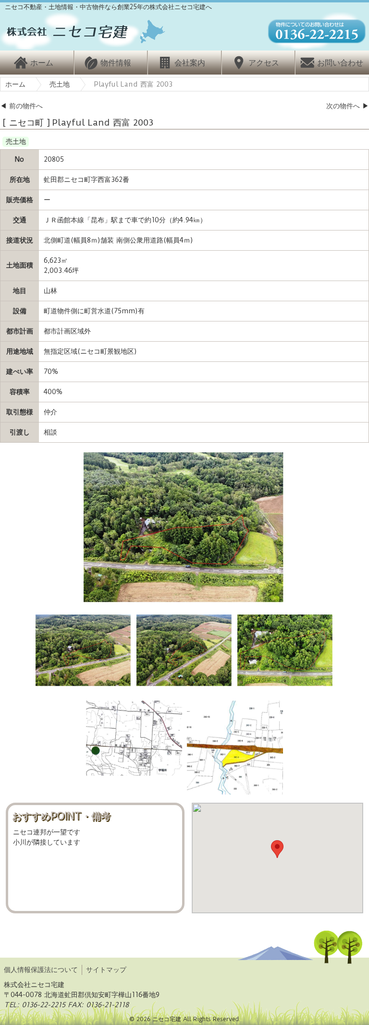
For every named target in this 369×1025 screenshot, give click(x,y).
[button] (277, 849)
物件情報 (115, 62)
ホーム (41, 62)
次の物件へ (343, 106)
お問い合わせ (340, 62)
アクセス (263, 62)
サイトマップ (106, 969)
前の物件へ (26, 106)
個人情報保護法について (41, 969)
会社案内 (189, 62)
